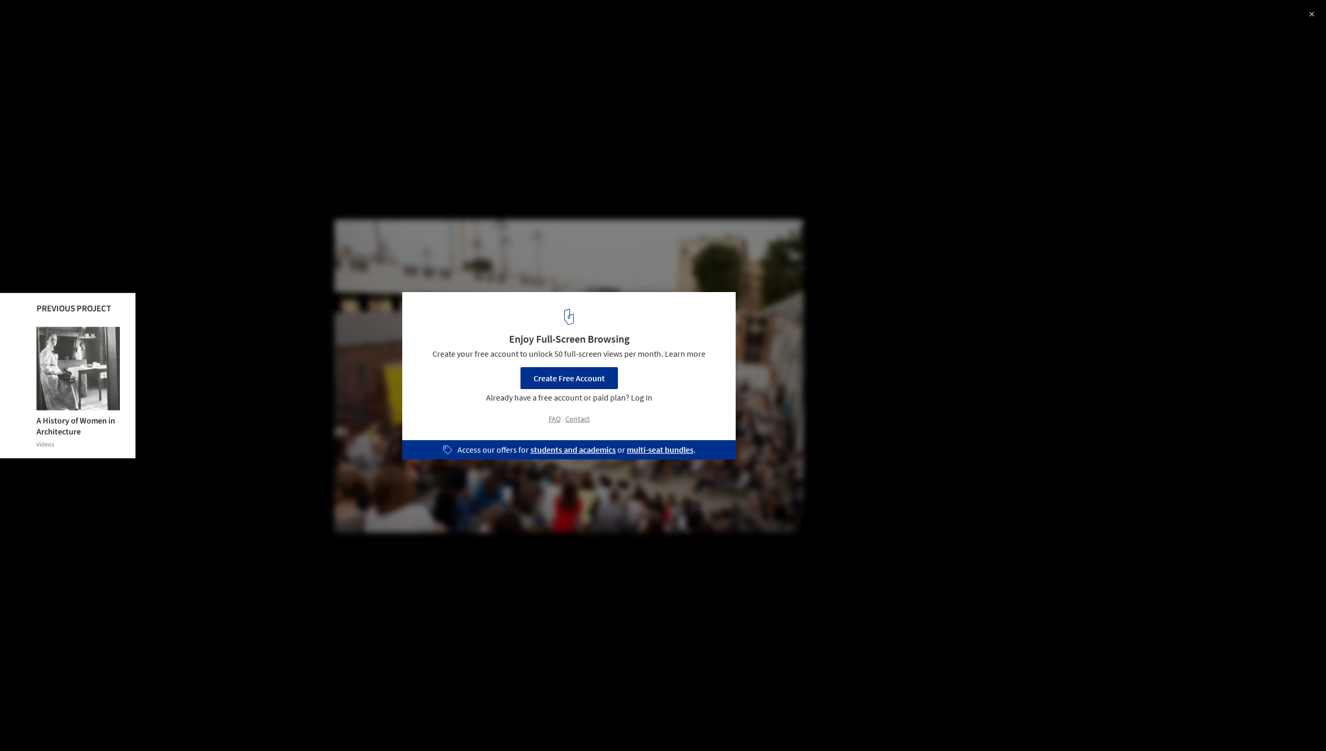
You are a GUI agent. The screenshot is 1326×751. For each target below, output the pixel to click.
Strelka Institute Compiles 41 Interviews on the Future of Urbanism (153, 28)
